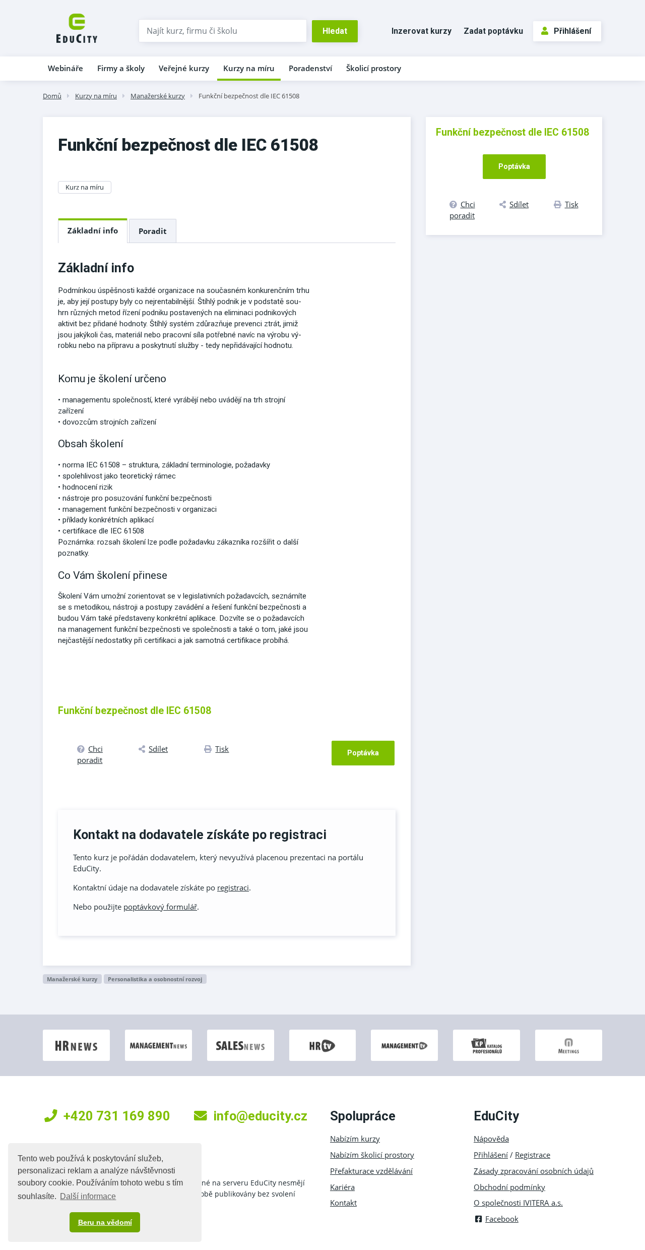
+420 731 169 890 (116, 1115)
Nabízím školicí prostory (372, 1155)
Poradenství (310, 68)
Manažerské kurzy (158, 95)
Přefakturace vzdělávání (371, 1171)
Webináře (65, 68)
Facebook (502, 1219)
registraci (233, 887)
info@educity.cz (260, 1115)
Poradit (153, 231)
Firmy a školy (121, 68)
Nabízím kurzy (355, 1139)
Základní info (93, 230)
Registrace (532, 1155)
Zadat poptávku (493, 31)
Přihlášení (572, 31)
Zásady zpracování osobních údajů (534, 1171)
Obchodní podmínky (509, 1187)
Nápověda (491, 1139)
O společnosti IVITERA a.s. (518, 1203)
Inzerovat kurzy (422, 31)
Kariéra (342, 1187)
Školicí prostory (373, 68)
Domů (52, 95)
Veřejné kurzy (184, 68)
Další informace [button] (88, 1196)
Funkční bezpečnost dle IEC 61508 (249, 95)
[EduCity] (76, 27)
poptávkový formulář (160, 907)
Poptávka (363, 753)
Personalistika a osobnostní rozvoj (155, 979)
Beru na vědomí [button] (105, 1222)
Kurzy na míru (249, 68)
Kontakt (343, 1203)
